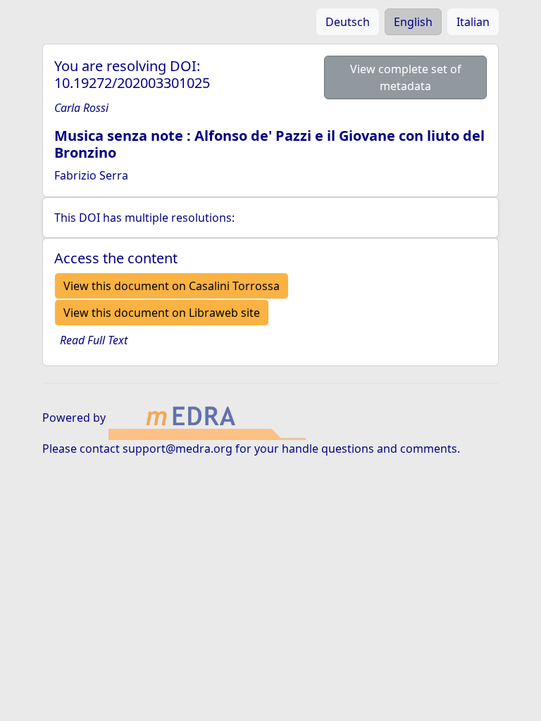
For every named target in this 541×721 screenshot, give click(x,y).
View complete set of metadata (405, 77)
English (413, 22)
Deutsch (347, 22)
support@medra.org (177, 448)
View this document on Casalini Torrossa (171, 286)
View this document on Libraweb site (161, 312)
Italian (473, 22)
